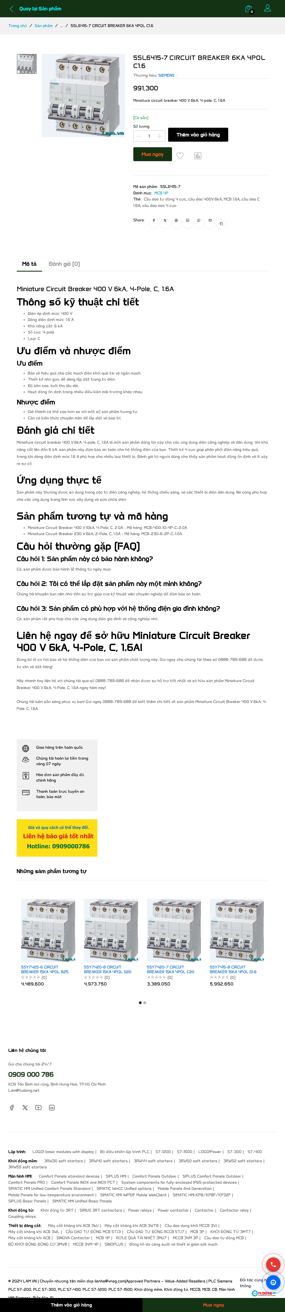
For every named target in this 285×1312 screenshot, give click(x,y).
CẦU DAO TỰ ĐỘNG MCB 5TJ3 (93, 1231)
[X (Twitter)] (25, 1107)
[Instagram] (51, 1107)
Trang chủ (17, 25)
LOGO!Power (209, 1151)
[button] (140, 1002)
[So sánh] (198, 155)
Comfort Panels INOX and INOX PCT (83, 1182)
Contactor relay (234, 1210)
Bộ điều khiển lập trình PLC (124, 1151)
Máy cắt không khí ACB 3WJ (73, 1225)
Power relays (140, 1210)
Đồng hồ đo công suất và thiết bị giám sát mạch (173, 1244)
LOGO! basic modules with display (63, 1151)
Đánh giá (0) (64, 263)
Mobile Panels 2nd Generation (185, 1188)
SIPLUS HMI (116, 1176)
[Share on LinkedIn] (188, 223)
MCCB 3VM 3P (185, 1238)
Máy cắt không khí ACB (29, 1238)
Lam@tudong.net (24, 1090)
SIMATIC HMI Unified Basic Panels (82, 1201)
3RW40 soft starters (108, 1161)
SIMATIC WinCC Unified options (124, 1188)
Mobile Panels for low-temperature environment (51, 1195)
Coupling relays (22, 1216)
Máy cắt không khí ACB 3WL (34, 1231)
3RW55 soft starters (27, 1167)
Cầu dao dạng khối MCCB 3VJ (191, 1225)
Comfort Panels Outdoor (154, 1176)
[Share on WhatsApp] (199, 223)
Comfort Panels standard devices (69, 1176)
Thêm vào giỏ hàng (198, 135)
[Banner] (57, 837)
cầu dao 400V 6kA (205, 199)
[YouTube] (38, 1107)
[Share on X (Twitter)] (165, 223)
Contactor (204, 1210)
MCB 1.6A (232, 199)
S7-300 (234, 1151)
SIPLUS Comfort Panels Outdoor (212, 1176)
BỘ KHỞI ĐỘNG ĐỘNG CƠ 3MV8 (37, 1244)
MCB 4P (161, 193)
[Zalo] (273, 1282)
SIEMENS (166, 75)
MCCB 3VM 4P (86, 1244)
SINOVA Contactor (73, 1238)
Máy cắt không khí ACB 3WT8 (132, 1225)
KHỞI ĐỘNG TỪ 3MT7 (230, 1231)
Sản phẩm (44, 25)
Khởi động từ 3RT (57, 1210)
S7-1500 (184, 1151)
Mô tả (29, 263)
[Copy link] (221, 223)
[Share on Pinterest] (176, 223)
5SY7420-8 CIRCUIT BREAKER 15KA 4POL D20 (107, 969)
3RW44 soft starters (153, 1161)
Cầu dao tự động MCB (224, 1238)
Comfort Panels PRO (26, 1182)
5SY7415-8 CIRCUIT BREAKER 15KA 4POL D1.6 (233, 969)
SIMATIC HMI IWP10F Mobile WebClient (133, 1195)
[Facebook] (11, 1107)
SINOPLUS (114, 1244)
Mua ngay (153, 154)
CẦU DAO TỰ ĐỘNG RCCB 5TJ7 (155, 1231)
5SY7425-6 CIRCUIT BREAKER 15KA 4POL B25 (44, 969)
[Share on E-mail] (210, 223)
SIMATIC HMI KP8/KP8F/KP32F (202, 1195)
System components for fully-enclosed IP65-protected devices (179, 1182)
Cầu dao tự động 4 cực (165, 199)
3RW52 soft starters (242, 1161)
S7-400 (255, 1151)
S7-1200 (163, 1151)
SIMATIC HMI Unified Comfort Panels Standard (49, 1188)
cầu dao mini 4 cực (159, 205)
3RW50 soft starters (198, 1161)
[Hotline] (273, 1264)
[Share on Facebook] (154, 223)
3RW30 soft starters (63, 1161)
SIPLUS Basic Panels (27, 1201)
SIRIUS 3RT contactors (101, 1210)
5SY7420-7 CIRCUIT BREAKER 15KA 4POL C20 (170, 969)
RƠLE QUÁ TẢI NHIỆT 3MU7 (141, 1238)
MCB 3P (197, 1231)
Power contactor (173, 1210)
